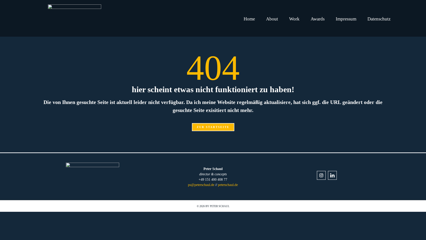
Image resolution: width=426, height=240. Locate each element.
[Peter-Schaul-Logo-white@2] (74, 6)
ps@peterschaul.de (201, 185)
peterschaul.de (228, 185)
